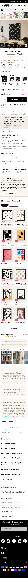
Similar (5, 205)
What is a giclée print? (8, 479)
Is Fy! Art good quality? (8, 443)
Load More (14, 328)
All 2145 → (24, 334)
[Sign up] (24, 528)
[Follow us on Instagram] (3, 541)
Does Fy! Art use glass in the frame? (12, 453)
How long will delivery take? (10, 469)
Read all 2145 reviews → (8, 421)
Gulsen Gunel (11, 54)
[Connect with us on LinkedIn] (19, 541)
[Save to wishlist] (3, 99)
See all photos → (23, 349)
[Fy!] (6, 5)
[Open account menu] (19, 5)
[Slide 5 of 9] (2, 39)
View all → (24, 9)
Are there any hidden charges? (10, 458)
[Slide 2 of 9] (2, 30)
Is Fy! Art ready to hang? (8, 448)
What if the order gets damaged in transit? (11, 464)
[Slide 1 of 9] (2, 27)
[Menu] (2, 5)
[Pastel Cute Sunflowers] (21, 15)
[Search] (15, 5)
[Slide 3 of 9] (2, 33)
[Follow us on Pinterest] (25, 541)
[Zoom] (26, 45)
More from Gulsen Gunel (9, 193)
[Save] (12, 209)
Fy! (15, 574)
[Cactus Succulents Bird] (15, 15)
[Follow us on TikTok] (8, 541)
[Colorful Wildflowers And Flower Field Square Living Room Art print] (3, 15)
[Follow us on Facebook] (14, 541)
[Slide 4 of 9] (2, 36)
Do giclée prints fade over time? (11, 474)
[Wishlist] (22, 5)
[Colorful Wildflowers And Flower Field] (9, 15)
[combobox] (13, 5)
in (22, 60)
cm (25, 60)
